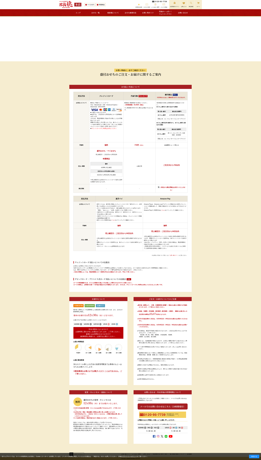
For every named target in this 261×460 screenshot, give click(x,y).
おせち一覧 (95, 13)
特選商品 (102, 5)
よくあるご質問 (155, 7)
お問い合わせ (183, 13)
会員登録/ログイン (174, 6)
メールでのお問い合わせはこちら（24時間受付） (162, 406)
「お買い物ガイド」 (174, 255)
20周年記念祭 (138, 7)
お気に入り (184, 6)
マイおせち (91, 5)
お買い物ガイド (148, 13)
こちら (113, 220)
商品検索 (191, 6)
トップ (78, 13)
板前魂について (113, 13)
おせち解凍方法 (130, 13)
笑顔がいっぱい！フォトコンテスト (165, 12)
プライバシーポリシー (130, 456)
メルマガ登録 (163, 7)
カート (198, 6)
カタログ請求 (146, 7)
